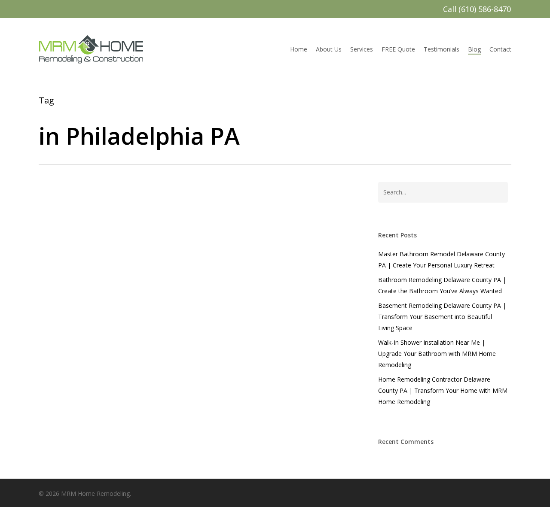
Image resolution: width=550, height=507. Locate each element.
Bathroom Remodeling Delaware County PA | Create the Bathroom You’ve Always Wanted (442, 285)
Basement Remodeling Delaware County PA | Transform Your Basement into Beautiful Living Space (442, 316)
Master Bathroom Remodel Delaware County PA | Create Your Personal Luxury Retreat (441, 259)
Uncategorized (74, 423)
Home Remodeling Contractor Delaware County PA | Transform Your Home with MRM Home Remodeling (442, 390)
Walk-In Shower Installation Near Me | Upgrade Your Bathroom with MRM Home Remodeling (437, 353)
